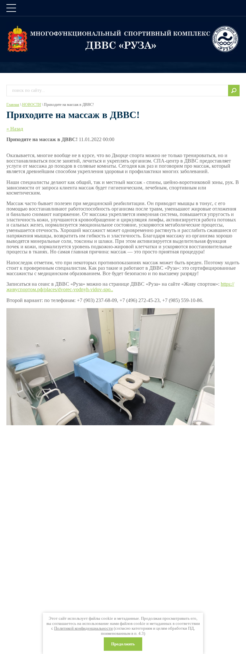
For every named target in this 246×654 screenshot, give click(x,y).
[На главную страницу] (123, 39)
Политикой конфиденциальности (83, 628)
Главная (12, 104)
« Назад (14, 129)
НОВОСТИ (31, 104)
